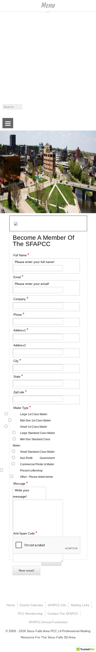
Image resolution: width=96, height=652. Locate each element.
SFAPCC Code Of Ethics (17, 51)
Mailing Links (9, 59)
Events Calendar (11, 24)
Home (4, 18)
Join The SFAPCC (12, 79)
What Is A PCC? (11, 73)
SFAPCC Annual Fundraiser (19, 93)
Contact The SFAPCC (15, 87)
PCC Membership (12, 65)
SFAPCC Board (11, 38)
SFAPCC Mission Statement (19, 44)
